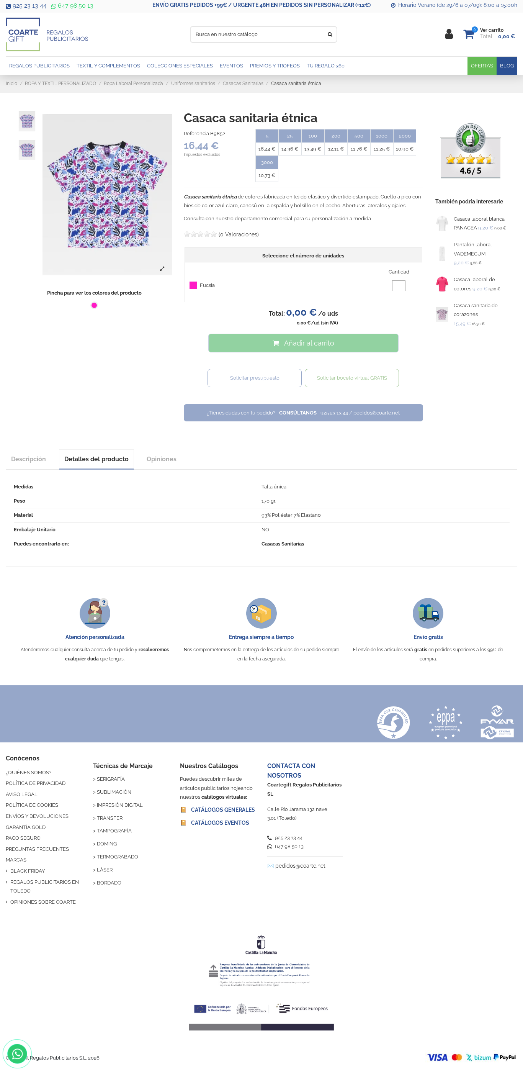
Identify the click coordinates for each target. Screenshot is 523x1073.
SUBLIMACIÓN (114, 792)
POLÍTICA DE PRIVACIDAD (35, 783)
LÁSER (105, 870)
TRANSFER (110, 818)
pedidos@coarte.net (300, 866)
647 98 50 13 (74, 5)
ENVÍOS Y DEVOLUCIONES (37, 816)
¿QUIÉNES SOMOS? (28, 772)
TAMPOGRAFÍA (114, 831)
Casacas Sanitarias (283, 544)
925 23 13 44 (30, 5)
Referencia (196, 133)
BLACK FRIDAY (27, 871)
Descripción (28, 459)
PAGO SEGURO (23, 838)
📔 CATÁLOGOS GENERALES (217, 810)
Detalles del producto (96, 459)
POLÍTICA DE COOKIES (32, 805)
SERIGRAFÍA (111, 779)
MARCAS (16, 860)
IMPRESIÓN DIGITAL (120, 805)
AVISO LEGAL (22, 794)
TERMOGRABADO (117, 857)
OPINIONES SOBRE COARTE (43, 902)
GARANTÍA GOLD (26, 827)
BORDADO (109, 883)
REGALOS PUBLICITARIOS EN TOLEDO (44, 886)
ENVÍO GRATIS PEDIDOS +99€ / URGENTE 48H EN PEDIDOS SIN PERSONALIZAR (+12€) (261, 5)
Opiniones (162, 459)
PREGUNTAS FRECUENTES (37, 849)
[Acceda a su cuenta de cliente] (448, 34)
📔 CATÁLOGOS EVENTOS (214, 823)
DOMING (107, 844)
